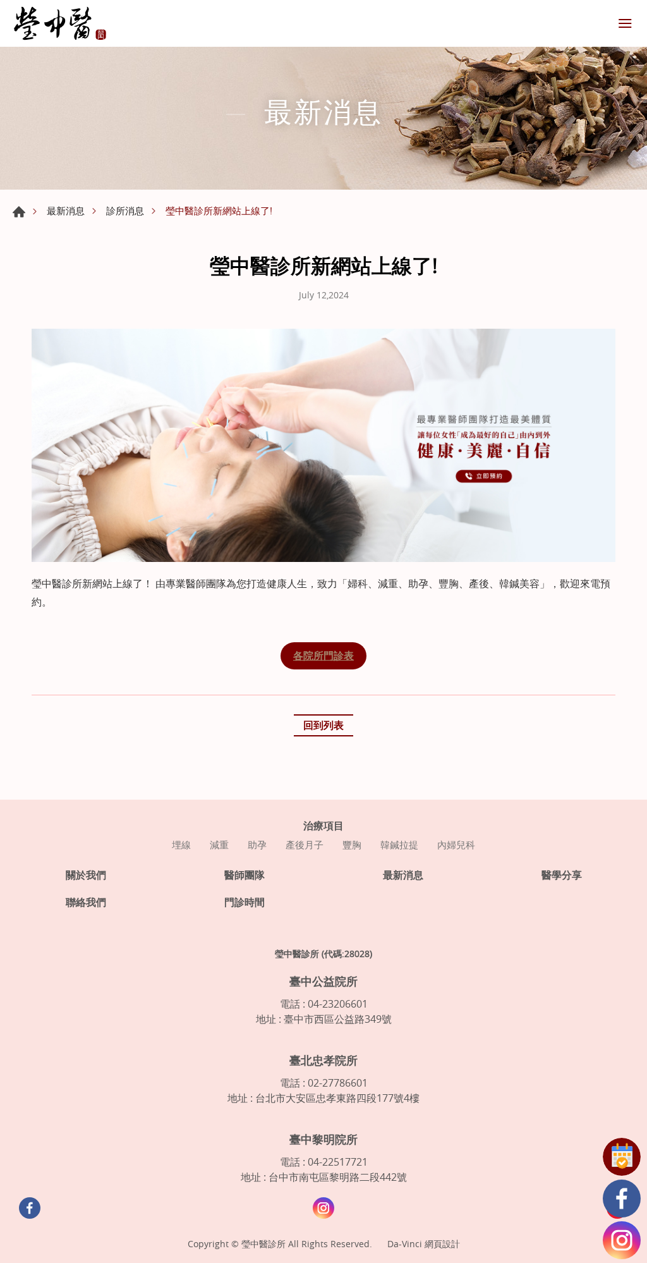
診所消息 (125, 210)
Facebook (622, 1198)
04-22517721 (338, 1162)
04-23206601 (338, 1004)
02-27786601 (338, 1083)
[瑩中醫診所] (60, 23)
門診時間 (244, 902)
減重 (219, 844)
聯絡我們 (86, 902)
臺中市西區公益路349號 (338, 1019)
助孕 (257, 844)
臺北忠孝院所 (323, 1060)
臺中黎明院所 (323, 1139)
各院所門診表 (323, 655)
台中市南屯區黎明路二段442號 (338, 1177)
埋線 (181, 844)
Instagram (622, 1240)
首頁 (19, 211)
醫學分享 (561, 875)
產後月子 (305, 844)
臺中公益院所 (323, 981)
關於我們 (86, 875)
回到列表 (323, 725)
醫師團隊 (244, 875)
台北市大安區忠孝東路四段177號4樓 (337, 1098)
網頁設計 (442, 1244)
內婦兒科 (456, 844)
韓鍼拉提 (399, 844)
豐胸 (351, 844)
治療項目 (323, 826)
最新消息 (66, 210)
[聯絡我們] (622, 1157)
